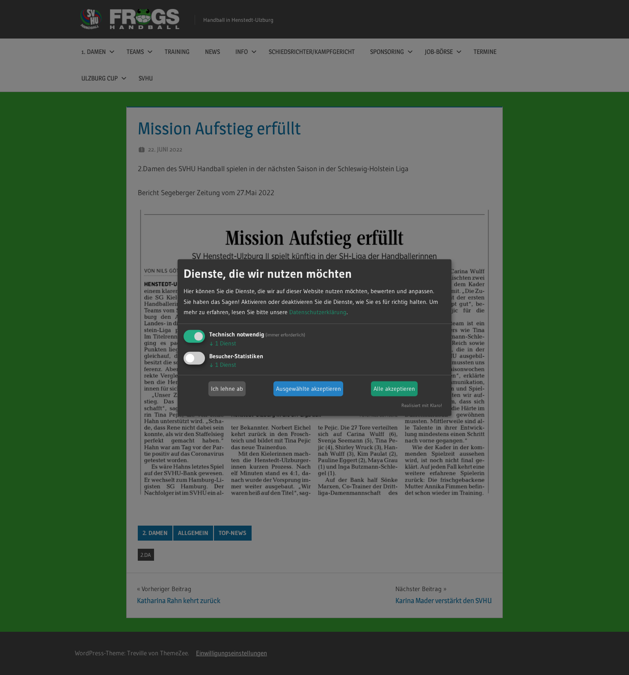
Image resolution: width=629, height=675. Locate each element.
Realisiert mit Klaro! (421, 405)
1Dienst (222, 343)
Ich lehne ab (227, 389)
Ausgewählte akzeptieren (308, 389)
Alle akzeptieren (394, 389)
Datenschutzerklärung (318, 312)
